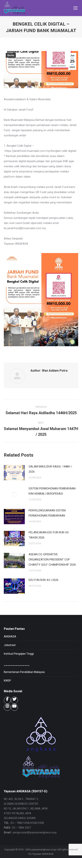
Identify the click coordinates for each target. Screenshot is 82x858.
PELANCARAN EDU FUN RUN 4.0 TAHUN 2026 (49, 535)
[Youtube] (14, 707)
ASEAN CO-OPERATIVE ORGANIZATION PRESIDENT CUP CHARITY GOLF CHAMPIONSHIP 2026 (52, 559)
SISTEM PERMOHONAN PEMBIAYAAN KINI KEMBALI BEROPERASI (52, 491)
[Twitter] (14, 700)
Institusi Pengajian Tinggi (19, 653)
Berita (10, 55)
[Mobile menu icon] (75, 8)
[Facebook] (7, 700)
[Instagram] (7, 707)
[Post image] (14, 472)
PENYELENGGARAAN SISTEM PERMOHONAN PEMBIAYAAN (47, 513)
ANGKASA (10, 636)
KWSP (7, 680)
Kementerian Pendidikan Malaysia (24, 672)
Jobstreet (10, 645)
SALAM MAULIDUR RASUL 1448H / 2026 (50, 469)
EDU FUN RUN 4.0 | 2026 (43, 580)
